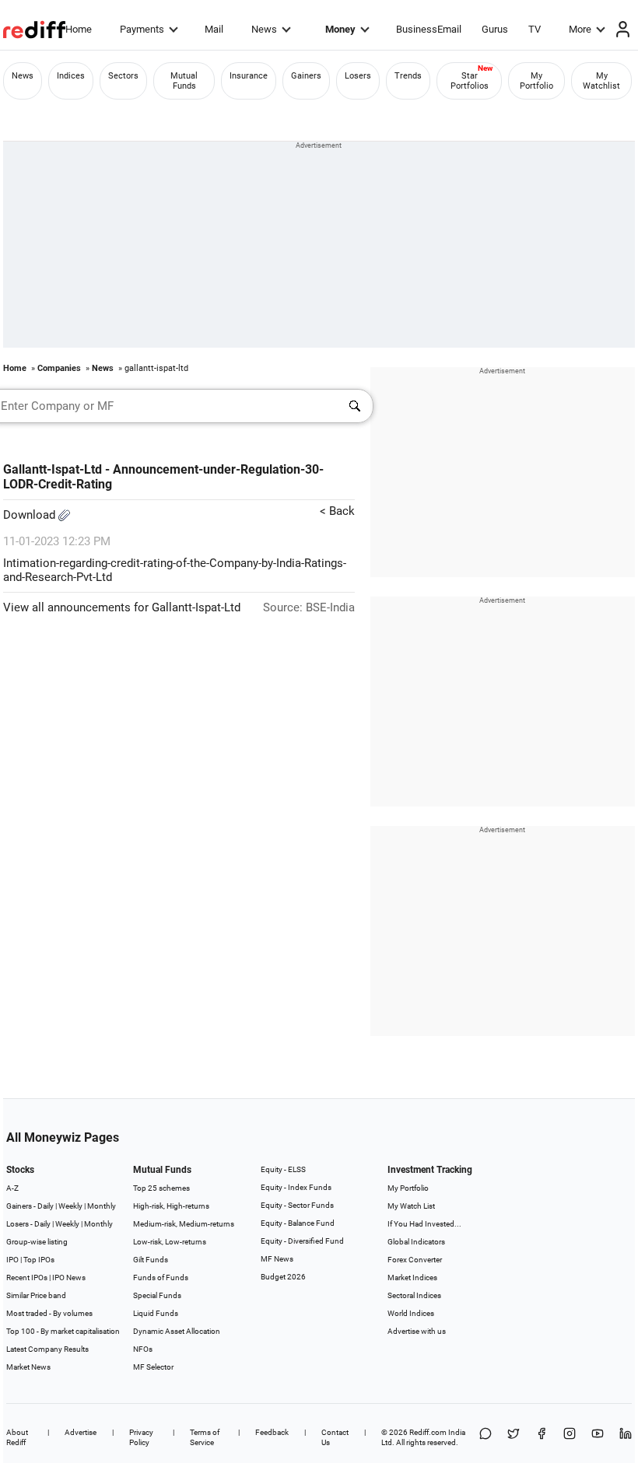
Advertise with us (416, 1331)
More (580, 29)
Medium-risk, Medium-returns (183, 1224)
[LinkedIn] (625, 1437)
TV (534, 29)
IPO (12, 1260)
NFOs (142, 1349)
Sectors (123, 76)
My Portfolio (536, 81)
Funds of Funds (160, 1277)
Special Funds (157, 1295)
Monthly (101, 1206)
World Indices (410, 1313)
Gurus (495, 29)
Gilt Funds (150, 1260)
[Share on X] (513, 1437)
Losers (358, 76)
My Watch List (411, 1206)
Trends (408, 76)
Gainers (306, 76)
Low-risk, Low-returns (169, 1242)
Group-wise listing (37, 1242)
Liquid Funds (155, 1313)
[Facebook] (541, 1437)
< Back (337, 511)
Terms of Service (204, 1437)
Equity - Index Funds (296, 1187)
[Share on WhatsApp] (485, 1437)
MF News (277, 1259)
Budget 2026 (283, 1277)
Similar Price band (36, 1295)
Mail (214, 29)
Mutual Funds (184, 81)
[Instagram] (569, 1437)
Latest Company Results (47, 1349)
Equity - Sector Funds (297, 1205)
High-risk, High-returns (171, 1206)
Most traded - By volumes (49, 1313)
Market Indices (412, 1277)
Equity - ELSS (283, 1169)
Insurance (249, 76)
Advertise (80, 1432)
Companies (59, 368)
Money (340, 29)
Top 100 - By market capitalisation (63, 1331)
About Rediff (17, 1437)
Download (30, 515)
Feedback (272, 1432)
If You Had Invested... (424, 1224)
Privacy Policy (141, 1437)
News (264, 29)
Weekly (70, 1206)
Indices (71, 76)
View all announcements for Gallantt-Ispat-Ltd (121, 607)
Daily (45, 1206)
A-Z (12, 1188)
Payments (142, 29)
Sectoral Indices (414, 1295)
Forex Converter (414, 1260)
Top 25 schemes (161, 1188)
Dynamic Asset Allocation (176, 1331)
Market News (28, 1367)
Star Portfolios (469, 81)
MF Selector (153, 1367)
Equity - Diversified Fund (302, 1241)
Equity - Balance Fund (298, 1223)
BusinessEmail (428, 29)
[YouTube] (597, 1437)
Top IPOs (38, 1260)
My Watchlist (601, 81)
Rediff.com (428, 1432)
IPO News (69, 1277)
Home (78, 29)
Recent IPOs (26, 1277)
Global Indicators (416, 1242)
